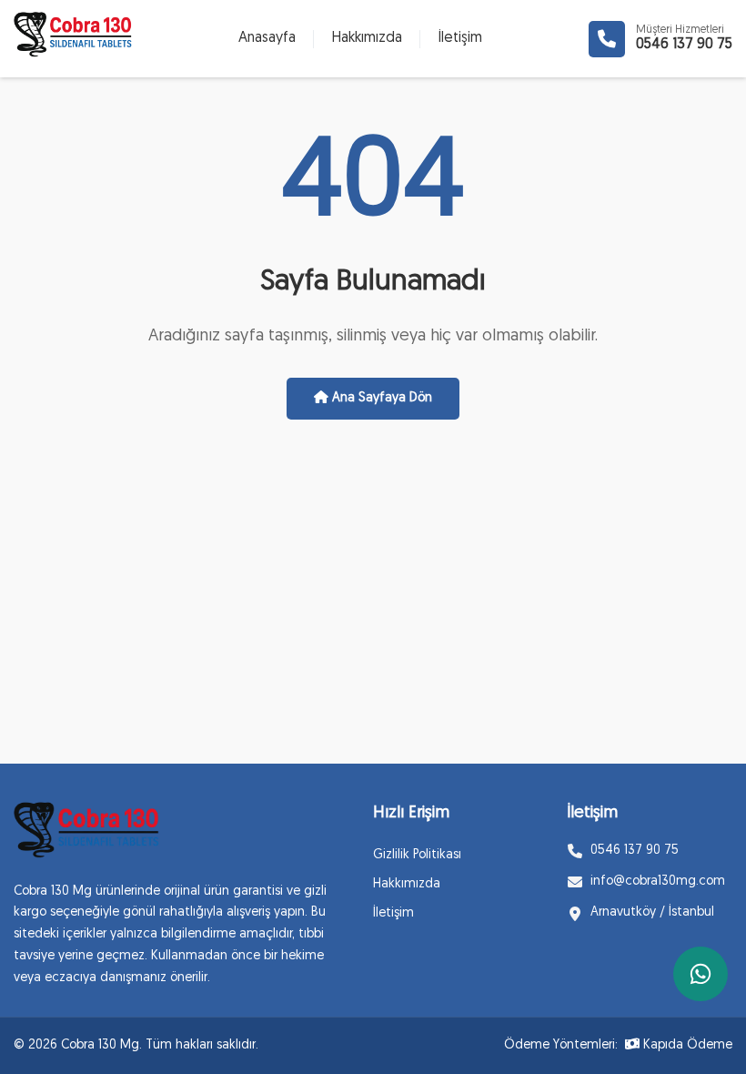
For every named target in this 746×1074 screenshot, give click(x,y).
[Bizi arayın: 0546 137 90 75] (607, 39)
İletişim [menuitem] (460, 38)
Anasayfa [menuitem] (267, 38)
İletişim (393, 913)
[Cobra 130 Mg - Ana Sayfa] (86, 834)
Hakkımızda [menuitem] (367, 38)
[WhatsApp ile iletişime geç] (700, 974)
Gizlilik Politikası (417, 855)
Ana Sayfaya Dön (380, 398)
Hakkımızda (406, 884)
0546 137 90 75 (684, 44)
